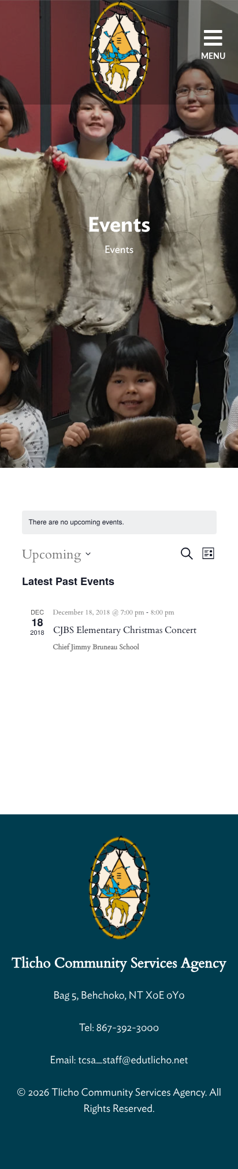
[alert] (76, 522)
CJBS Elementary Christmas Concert (124, 630)
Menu (213, 57)
